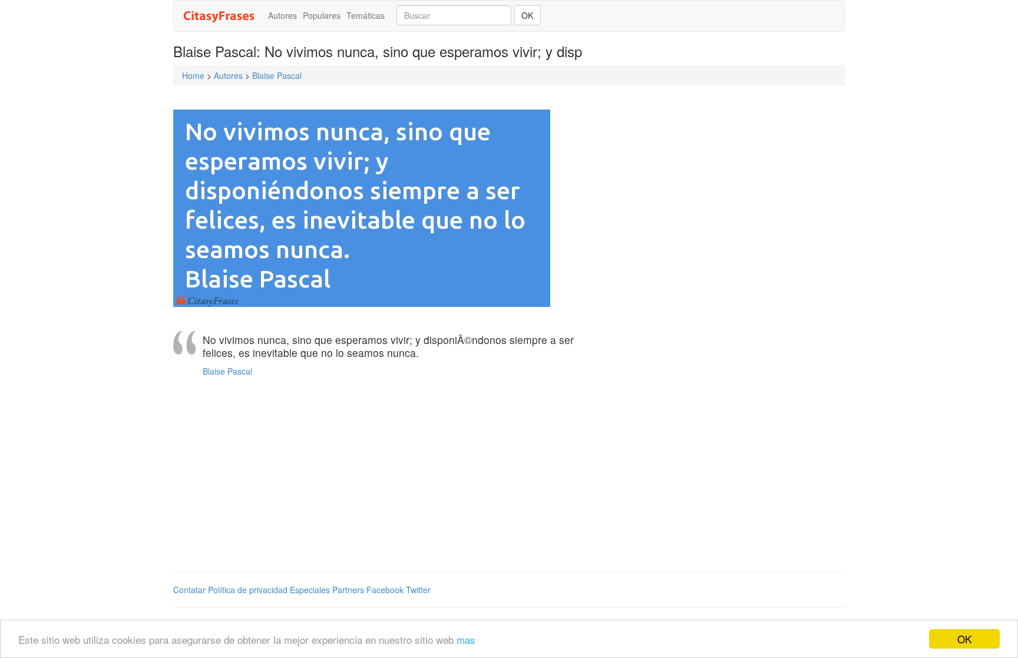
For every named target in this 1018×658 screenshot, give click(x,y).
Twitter (418, 590)
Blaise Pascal (277, 75)
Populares (322, 15)
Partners (348, 590)
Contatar (189, 590)
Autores (282, 15)
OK (964, 638)
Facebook (385, 590)
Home (193, 75)
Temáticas (365, 15)
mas (466, 639)
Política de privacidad (247, 590)
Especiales (310, 590)
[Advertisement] (394, 477)
